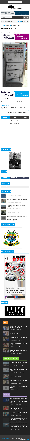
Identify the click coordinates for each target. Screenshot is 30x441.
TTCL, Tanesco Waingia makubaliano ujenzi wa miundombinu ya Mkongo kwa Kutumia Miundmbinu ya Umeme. (17, 218)
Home (2, 25)
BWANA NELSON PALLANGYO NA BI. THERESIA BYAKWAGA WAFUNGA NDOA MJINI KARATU (18, 350)
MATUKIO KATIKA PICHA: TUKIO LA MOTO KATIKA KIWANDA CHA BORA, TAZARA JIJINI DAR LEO (18, 369)
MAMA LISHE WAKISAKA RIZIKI (15, 375)
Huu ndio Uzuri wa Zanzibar (13, 194)
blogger (5, 117)
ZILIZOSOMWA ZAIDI (15, 178)
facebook (24, 117)
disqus (14, 117)
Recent (5, 177)
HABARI (15, 21)
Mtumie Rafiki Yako (6, 98)
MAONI (24, 177)
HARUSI (6, 322)
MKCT (28, 439)
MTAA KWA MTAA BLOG (5, 438)
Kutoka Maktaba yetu (11, 211)
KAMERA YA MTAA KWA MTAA (11, 359)
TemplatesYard (15, 436)
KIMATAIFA (6, 395)
